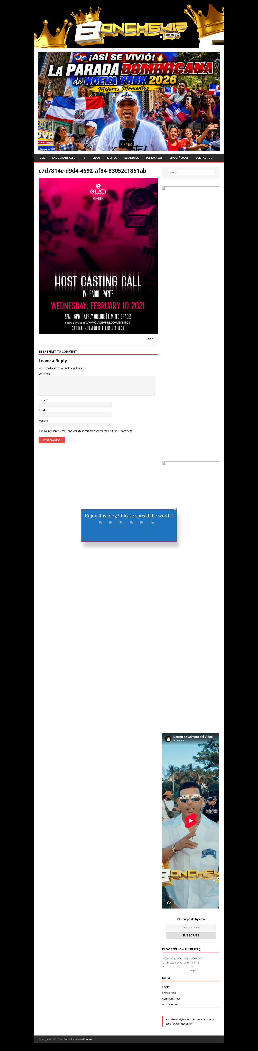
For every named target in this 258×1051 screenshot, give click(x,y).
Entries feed (169, 992)
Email (42, 410)
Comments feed (171, 998)
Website (43, 420)
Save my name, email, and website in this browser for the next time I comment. (87, 431)
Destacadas (154, 157)
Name (42, 400)
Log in (165, 986)
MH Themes (86, 1039)
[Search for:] (191, 173)
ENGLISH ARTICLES (63, 157)
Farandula (131, 157)
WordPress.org (170, 1004)
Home (41, 157)
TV (83, 157)
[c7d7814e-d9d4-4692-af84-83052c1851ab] (98, 331)
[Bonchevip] (129, 46)
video (96, 157)
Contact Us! (204, 157)
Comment (44, 373)
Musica (112, 157)
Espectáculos (179, 157)
